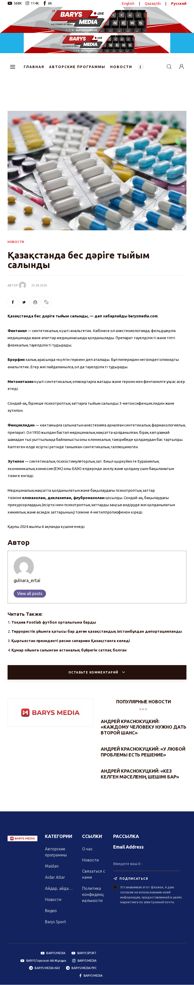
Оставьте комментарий (93, 672)
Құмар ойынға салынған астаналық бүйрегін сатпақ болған (69, 650)
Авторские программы (56, 852)
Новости (53, 899)
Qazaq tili (153, 3)
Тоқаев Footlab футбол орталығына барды (53, 622)
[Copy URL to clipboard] (46, 302)
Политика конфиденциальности (93, 894)
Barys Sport (55, 921)
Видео (51, 910)
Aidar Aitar (55, 877)
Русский (178, 3)
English (128, 3)
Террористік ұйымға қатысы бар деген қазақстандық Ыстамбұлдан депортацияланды (96, 631)
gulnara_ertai (27, 580)
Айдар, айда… (59, 888)
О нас (87, 849)
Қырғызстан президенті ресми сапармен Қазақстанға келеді (70, 641)
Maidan (52, 866)
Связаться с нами (93, 874)
